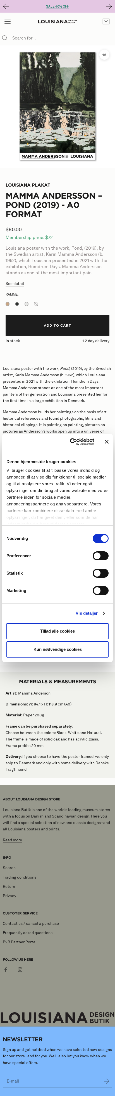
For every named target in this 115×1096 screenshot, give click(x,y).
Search (9, 867)
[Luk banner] (107, 442)
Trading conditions (19, 877)
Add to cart (57, 325)
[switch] (101, 555)
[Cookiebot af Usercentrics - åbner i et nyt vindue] (71, 441)
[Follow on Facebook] (5, 969)
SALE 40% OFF (57, 6)
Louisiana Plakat (28, 185)
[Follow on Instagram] (20, 969)
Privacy (9, 895)
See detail (15, 283)
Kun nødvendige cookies (57, 649)
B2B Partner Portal (20, 942)
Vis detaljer (87, 613)
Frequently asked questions (27, 932)
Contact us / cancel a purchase (31, 923)
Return (9, 886)
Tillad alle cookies (57, 631)
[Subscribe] (106, 1081)
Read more (12, 840)
